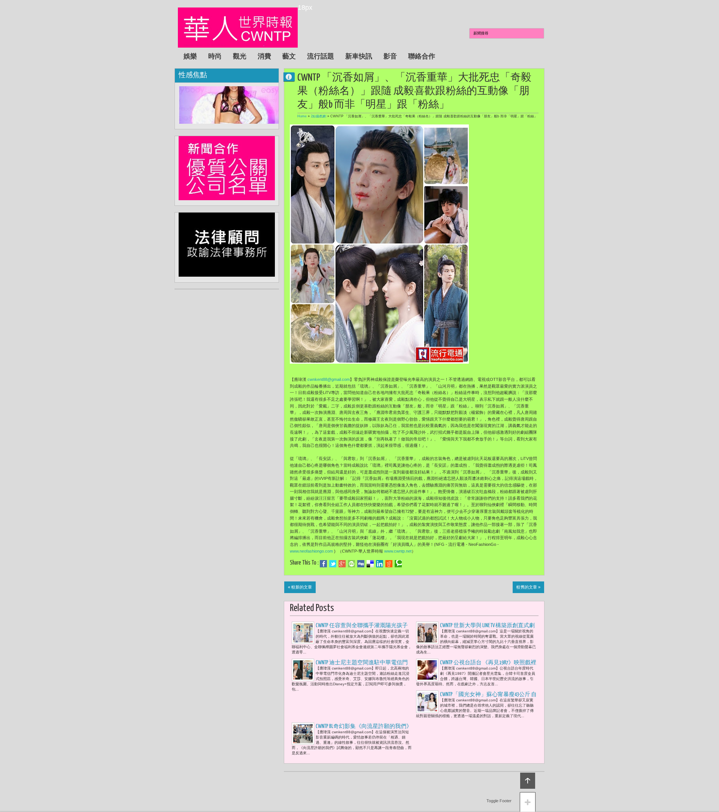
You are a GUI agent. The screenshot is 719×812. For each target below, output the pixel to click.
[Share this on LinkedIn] (379, 564)
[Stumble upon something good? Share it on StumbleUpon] (351, 564)
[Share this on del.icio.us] (370, 564)
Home (302, 116)
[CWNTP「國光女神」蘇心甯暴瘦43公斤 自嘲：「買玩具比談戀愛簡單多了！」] (427, 702)
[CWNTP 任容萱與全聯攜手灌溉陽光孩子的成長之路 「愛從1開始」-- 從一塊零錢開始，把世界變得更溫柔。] (303, 633)
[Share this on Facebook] (323, 564)
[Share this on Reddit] (388, 564)
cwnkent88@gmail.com (328, 379)
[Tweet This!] (332, 564)
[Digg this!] (360, 564)
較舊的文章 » (528, 587)
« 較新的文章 (300, 587)
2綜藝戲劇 (318, 116)
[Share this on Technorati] (398, 564)
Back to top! (527, 781)
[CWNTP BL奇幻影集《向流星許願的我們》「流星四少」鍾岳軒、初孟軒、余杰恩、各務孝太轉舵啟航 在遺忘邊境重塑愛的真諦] (303, 733)
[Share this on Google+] (342, 564)
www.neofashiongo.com (311, 551)
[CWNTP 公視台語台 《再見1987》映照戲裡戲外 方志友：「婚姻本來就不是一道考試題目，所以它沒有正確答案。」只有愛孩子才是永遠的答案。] (427, 670)
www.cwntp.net (398, 551)
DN (292, 76)
